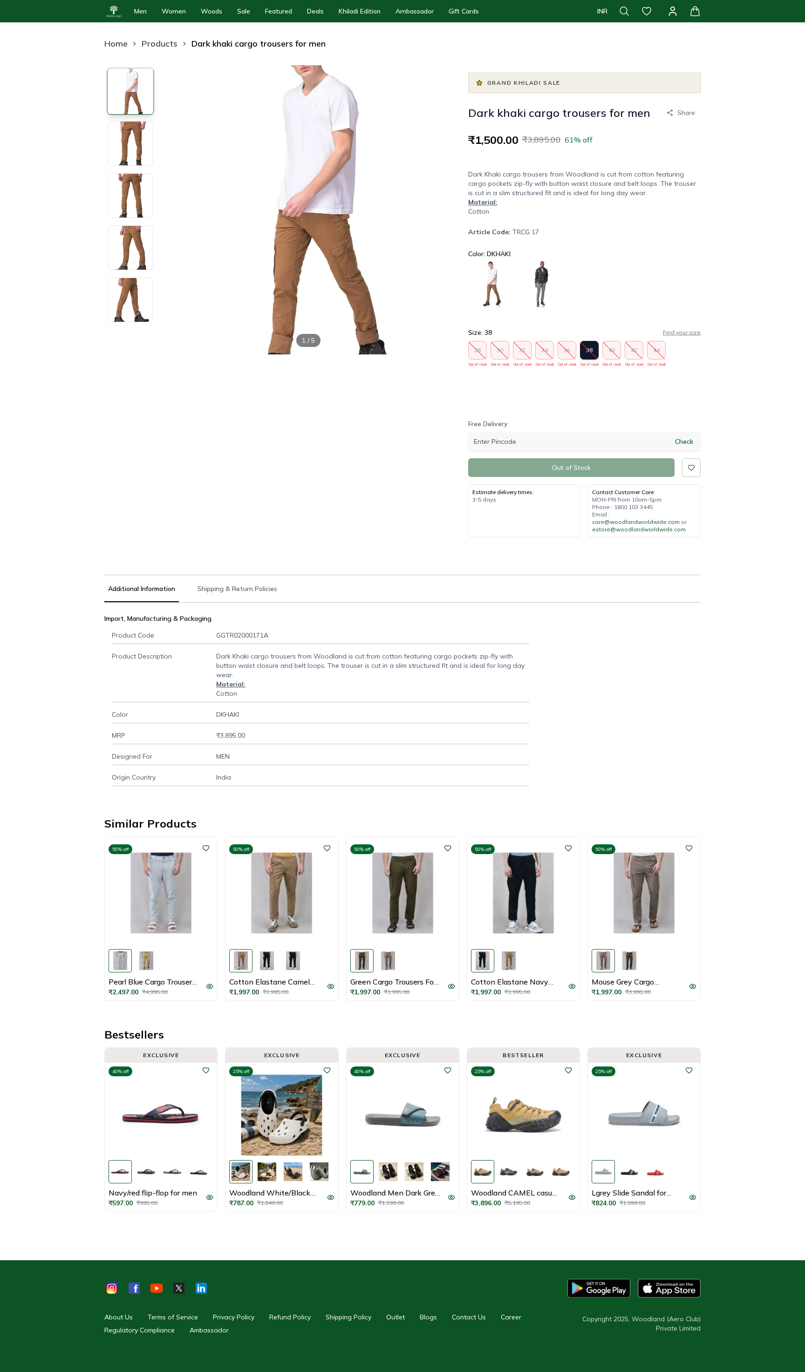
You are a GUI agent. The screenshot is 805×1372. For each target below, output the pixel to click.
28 (478, 353)
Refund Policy (290, 1317)
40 (612, 353)
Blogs (428, 1317)
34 (545, 353)
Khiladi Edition (360, 11)
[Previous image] (178, 209)
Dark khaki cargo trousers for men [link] (258, 43)
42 (634, 353)
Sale (243, 11)
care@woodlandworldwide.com (636, 521)
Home (116, 43)
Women (174, 11)
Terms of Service (173, 1317)
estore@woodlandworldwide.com (639, 529)
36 (567, 353)
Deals (315, 11)
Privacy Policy (233, 1317)
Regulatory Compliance (139, 1330)
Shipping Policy (348, 1317)
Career (511, 1317)
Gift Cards (464, 11)
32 (522, 353)
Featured (278, 11)
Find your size (682, 332)
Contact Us (469, 1317)
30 (500, 353)
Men (140, 11)
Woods (211, 11)
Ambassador (415, 11)
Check (684, 441)
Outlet (395, 1317)
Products (159, 43)
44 (657, 353)
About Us (118, 1317)
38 (589, 353)
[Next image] (438, 209)
